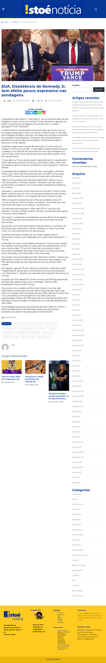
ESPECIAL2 (76, 545)
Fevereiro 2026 (77, 198)
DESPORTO (76, 514)
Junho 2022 (76, 422)
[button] (10, 9)
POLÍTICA (76, 586)
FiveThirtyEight (25, 328)
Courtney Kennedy (35, 324)
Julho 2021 (76, 477)
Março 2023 (76, 376)
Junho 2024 (76, 300)
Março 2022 (76, 437)
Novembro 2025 (78, 213)
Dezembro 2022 (78, 391)
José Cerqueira (77, 550)
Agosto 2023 (76, 351)
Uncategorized (77, 596)
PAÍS (74, 580)
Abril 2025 (75, 249)
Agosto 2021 (76, 472)
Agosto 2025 (76, 229)
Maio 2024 (76, 305)
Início (6, 22)
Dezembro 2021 (78, 452)
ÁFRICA (75, 499)
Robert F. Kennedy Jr (11, 337)
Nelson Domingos (78, 565)
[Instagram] (43, 112)
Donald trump (51, 324)
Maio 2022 (76, 427)
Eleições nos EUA (10, 328)
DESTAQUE (76, 520)
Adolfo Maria (76, 494)
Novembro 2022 (78, 396)
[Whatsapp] (39, 112)
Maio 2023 (76, 366)
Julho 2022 (76, 417)
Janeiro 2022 (76, 447)
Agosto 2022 (76, 411)
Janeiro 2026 (76, 203)
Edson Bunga (77, 530)
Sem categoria (77, 591)
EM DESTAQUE (78, 535)
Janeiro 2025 (76, 264)
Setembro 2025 (77, 224)
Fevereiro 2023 (77, 381)
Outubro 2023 (77, 340)
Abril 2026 (75, 188)
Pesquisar (76, 85)
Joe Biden (52, 328)
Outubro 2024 (77, 279)
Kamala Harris (9, 332)
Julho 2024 (76, 295)
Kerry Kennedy (48, 332)
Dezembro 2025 (78, 208)
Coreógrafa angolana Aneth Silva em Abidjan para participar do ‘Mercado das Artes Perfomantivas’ (88, 140)
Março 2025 (76, 254)
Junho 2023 (76, 361)
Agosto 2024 (77, 290)
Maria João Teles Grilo (80, 555)
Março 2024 (76, 315)
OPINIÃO (75, 575)
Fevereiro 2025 (77, 259)
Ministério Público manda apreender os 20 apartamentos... (59, 396)
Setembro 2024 (78, 285)
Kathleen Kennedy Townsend (28, 332)
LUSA (9, 101)
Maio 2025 (76, 244)
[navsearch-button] (92, 8)
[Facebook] (27, 112)
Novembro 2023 (78, 335)
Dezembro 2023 (78, 330)
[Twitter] (31, 112)
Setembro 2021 (77, 467)
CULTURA (75, 509)
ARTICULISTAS (77, 504)
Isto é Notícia (40, 328)
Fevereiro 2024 (77, 320)
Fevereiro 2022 (77, 442)
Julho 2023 (76, 356)
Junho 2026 (76, 183)
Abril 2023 (75, 371)
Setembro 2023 (78, 345)
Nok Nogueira (77, 570)
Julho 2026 (76, 178)
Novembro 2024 (78, 274)
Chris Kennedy (19, 324)
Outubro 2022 (77, 401)
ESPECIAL (76, 540)
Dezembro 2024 (78, 269)
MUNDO (15, 22)
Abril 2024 (75, 310)
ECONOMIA (76, 525)
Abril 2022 (75, 432)
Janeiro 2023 (76, 386)
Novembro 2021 (78, 457)
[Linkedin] (35, 112)
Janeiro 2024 (76, 325)
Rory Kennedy (28, 337)
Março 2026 (76, 193)
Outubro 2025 (77, 219)
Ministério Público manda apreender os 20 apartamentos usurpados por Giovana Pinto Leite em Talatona (88, 119)
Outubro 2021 (77, 462)
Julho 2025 (76, 234)
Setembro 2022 (78, 406)
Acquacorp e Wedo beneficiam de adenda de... (34, 379)
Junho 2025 (76, 239)
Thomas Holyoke (43, 337)
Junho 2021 (76, 483)
